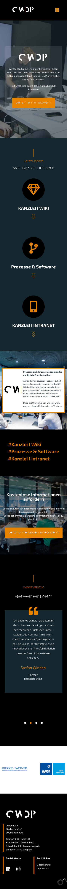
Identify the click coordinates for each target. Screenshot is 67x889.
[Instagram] (18, 869)
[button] (57, 10)
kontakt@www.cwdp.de (27, 845)
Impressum (43, 868)
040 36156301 (22, 838)
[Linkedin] (8, 869)
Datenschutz (44, 864)
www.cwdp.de (24, 849)
